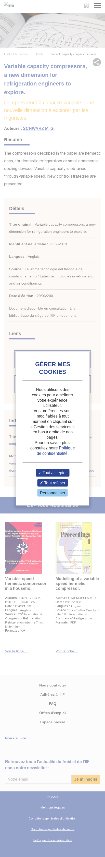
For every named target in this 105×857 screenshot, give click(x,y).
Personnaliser (52, 493)
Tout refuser (54, 483)
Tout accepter (54, 473)
